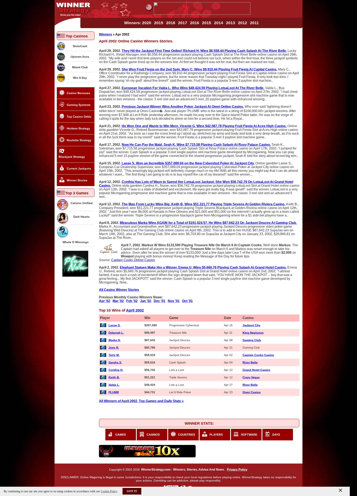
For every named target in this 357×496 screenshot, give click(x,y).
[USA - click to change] (149, 7)
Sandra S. (115, 362)
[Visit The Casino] (202, 13)
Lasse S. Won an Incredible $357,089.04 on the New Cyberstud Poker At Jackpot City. (188, 163)
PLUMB (113, 392)
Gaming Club (252, 340)
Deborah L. (116, 332)
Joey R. (113, 347)
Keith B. (114, 377)
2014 (218, 23)
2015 (206, 23)
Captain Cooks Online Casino (133, 260)
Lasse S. (114, 325)
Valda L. (114, 384)
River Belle (250, 362)
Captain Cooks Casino (258, 355)
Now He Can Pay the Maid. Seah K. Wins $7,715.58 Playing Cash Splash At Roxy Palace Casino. (196, 144)
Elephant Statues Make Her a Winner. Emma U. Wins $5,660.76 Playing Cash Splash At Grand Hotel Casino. (203, 267)
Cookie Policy (109, 491)
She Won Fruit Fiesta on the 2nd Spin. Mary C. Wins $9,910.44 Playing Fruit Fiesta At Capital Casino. (199, 69)
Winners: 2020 (137, 23)
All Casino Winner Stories (119, 290)
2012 (242, 23)
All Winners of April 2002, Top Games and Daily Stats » (141, 401)
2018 (170, 23)
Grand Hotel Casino (256, 370)
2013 (230, 23)
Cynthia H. (115, 370)
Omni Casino (252, 392)
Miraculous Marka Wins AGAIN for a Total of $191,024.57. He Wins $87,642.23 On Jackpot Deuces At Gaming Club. (208, 223)
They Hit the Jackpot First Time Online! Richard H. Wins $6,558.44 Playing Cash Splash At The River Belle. (204, 51)
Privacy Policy (237, 469)
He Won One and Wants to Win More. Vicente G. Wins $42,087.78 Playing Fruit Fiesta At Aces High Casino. (204, 126)
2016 (194, 23)
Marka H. (114, 340)
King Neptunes (253, 332)
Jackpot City (251, 325)
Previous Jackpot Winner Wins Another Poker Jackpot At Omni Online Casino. (183, 106)
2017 (182, 23)
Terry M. (114, 355)
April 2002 (135, 310)
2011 (254, 23)
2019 (158, 23)
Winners (105, 34)
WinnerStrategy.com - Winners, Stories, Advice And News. (183, 469)
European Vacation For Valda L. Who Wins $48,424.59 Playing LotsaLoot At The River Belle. (193, 88)
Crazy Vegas (251, 377)
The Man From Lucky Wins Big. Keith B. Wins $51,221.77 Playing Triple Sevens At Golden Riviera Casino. (203, 204)
